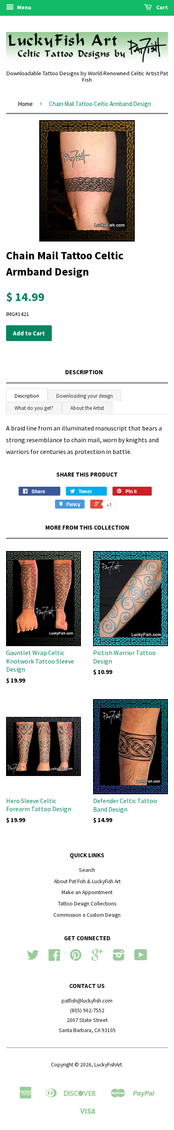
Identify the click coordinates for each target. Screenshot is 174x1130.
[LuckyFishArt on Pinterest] (76, 957)
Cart (161, 7)
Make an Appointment (87, 892)
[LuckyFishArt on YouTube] (140, 957)
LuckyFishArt (108, 1064)
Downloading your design (84, 395)
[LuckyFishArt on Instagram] (118, 957)
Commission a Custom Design (87, 915)
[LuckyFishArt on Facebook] (54, 957)
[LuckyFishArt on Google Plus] (97, 957)
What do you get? (34, 408)
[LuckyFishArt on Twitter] (33, 957)
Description (84, 372)
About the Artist (87, 408)
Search (87, 870)
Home (25, 104)
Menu (23, 7)
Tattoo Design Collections (87, 903)
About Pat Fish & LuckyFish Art (87, 881)
